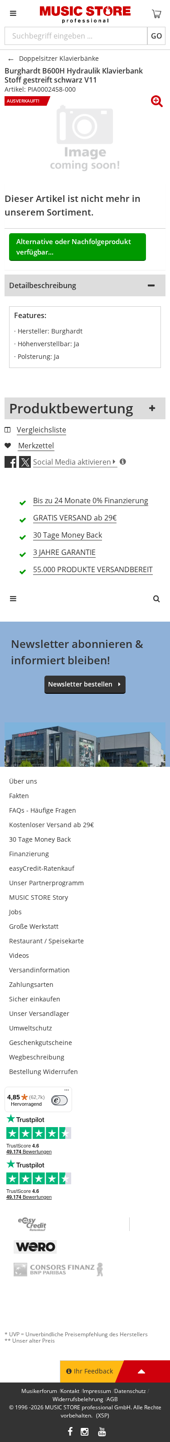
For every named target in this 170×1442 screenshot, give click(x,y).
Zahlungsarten (31, 984)
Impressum (97, 1391)
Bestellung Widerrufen (43, 1071)
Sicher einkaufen (34, 999)
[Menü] (66, 1092)
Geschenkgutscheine (40, 1042)
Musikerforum (39, 1391)
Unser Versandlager (39, 1013)
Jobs (15, 911)
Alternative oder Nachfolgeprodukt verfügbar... (73, 246)
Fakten (19, 795)
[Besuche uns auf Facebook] (70, 1433)
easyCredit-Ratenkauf (41, 868)
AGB (112, 1399)
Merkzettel (36, 446)
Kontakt (69, 1391)
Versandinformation (39, 970)
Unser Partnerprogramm (46, 882)
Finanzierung (29, 853)
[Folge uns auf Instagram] (85, 1433)
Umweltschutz (30, 1028)
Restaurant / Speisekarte (46, 941)
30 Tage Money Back (40, 839)
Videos (19, 955)
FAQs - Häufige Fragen (42, 810)
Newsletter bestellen (80, 684)
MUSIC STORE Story (38, 897)
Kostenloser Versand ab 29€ (51, 824)
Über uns (23, 781)
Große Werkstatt (33, 926)
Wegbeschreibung (36, 1057)
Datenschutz (130, 1391)
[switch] (59, 1100)
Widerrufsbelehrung (78, 1399)
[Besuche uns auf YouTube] (102, 1433)
